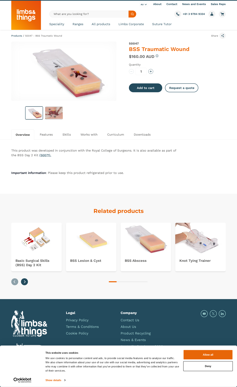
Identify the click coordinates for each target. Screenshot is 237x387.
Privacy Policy (77, 320)
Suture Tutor (162, 24)
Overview (23, 134)
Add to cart (145, 88)
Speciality (56, 24)
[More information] (157, 55)
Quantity (135, 64)
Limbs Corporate (131, 24)
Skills (66, 134)
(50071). (45, 155)
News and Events (194, 4)
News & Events (133, 340)
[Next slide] (24, 281)
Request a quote (181, 88)
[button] (34, 113)
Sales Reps (218, 4)
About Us (128, 327)
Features (46, 134)
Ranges (78, 24)
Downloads (142, 134)
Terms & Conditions (82, 327)
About (157, 4)
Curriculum (115, 134)
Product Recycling (136, 333)
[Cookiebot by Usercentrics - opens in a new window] (22, 380)
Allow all (208, 354)
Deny (208, 365)
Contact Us (130, 320)
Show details (53, 380)
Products (16, 35)
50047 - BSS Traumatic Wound (43, 35)
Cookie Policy (77, 333)
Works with (89, 134)
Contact (171, 4)
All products (101, 24)
